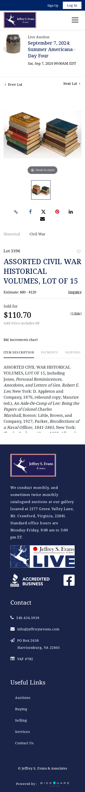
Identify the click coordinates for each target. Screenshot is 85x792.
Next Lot (70, 84)
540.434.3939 (27, 618)
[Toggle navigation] (75, 20)
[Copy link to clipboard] (16, 212)
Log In (72, 5)
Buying (21, 709)
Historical (12, 234)
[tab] (19, 354)
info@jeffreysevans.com (38, 629)
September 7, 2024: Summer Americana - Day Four (52, 49)
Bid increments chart (21, 339)
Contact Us (24, 743)
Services (22, 731)
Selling (21, 720)
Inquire (74, 291)
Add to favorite (78, 251)
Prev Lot (14, 84)
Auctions (22, 697)
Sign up (52, 5)
